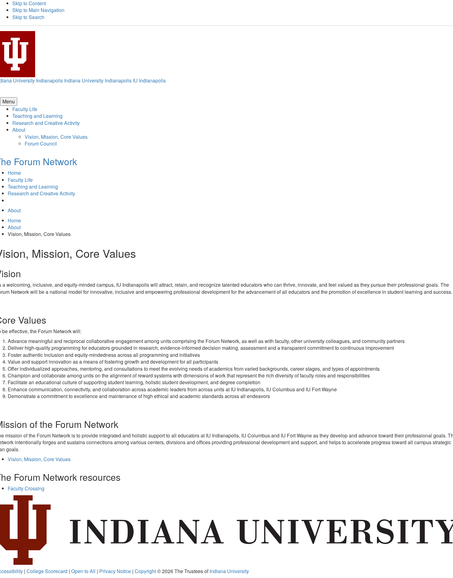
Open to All (83, 571)
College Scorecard (47, 571)
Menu (8, 101)
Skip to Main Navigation (38, 10)
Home (14, 172)
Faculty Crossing (26, 488)
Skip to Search (28, 17)
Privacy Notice (115, 571)
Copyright (145, 571)
